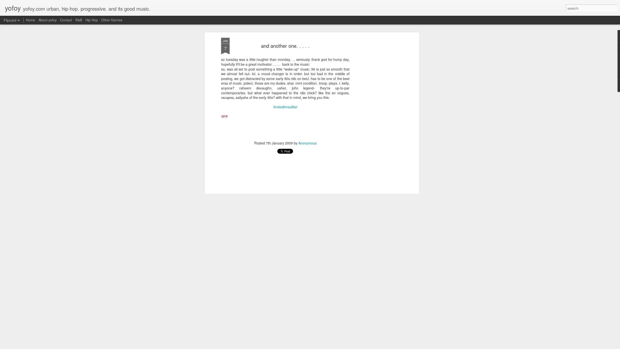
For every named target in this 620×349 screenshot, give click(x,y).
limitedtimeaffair (285, 106)
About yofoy (48, 19)
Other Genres (111, 19)
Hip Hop (91, 19)
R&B (78, 19)
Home (30, 19)
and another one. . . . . (285, 45)
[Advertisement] (376, 114)
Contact (66, 19)
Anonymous (307, 142)
